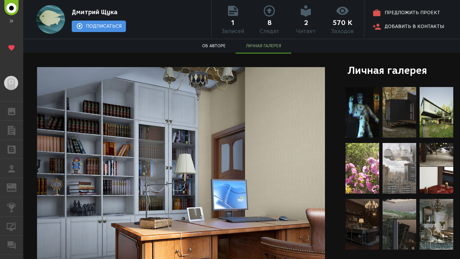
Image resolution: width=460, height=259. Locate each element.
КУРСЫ (11, 226)
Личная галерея (387, 70)
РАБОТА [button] (11, 168)
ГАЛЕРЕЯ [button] (11, 111)
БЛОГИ (11, 149)
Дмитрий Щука (95, 12)
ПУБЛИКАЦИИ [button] (11, 130)
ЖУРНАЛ (15, 187)
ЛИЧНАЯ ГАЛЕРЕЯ (263, 45)
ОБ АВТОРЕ (214, 45)
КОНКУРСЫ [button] (11, 206)
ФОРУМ (11, 244)
